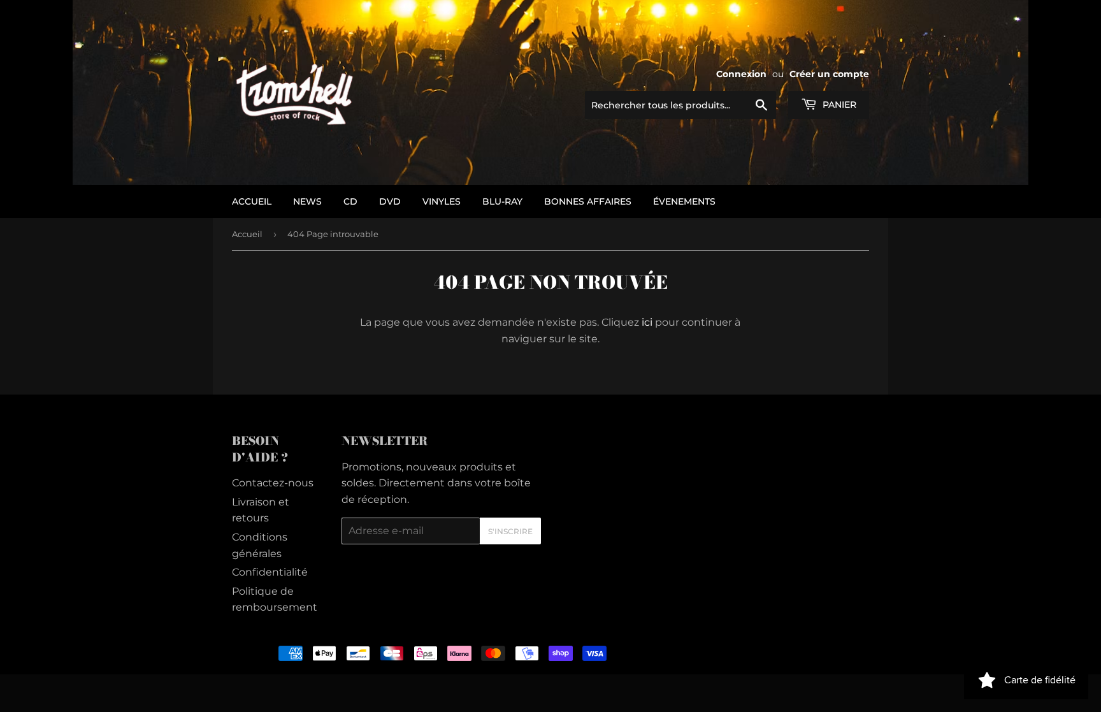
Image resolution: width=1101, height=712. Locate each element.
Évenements (684, 201)
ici (647, 322)
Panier (838, 104)
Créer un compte (829, 74)
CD (350, 201)
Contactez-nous (272, 483)
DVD (390, 201)
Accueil (247, 234)
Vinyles (441, 201)
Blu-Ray (502, 201)
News (307, 201)
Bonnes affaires (587, 201)
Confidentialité (270, 572)
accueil (251, 201)
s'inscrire (510, 531)
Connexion (741, 74)
